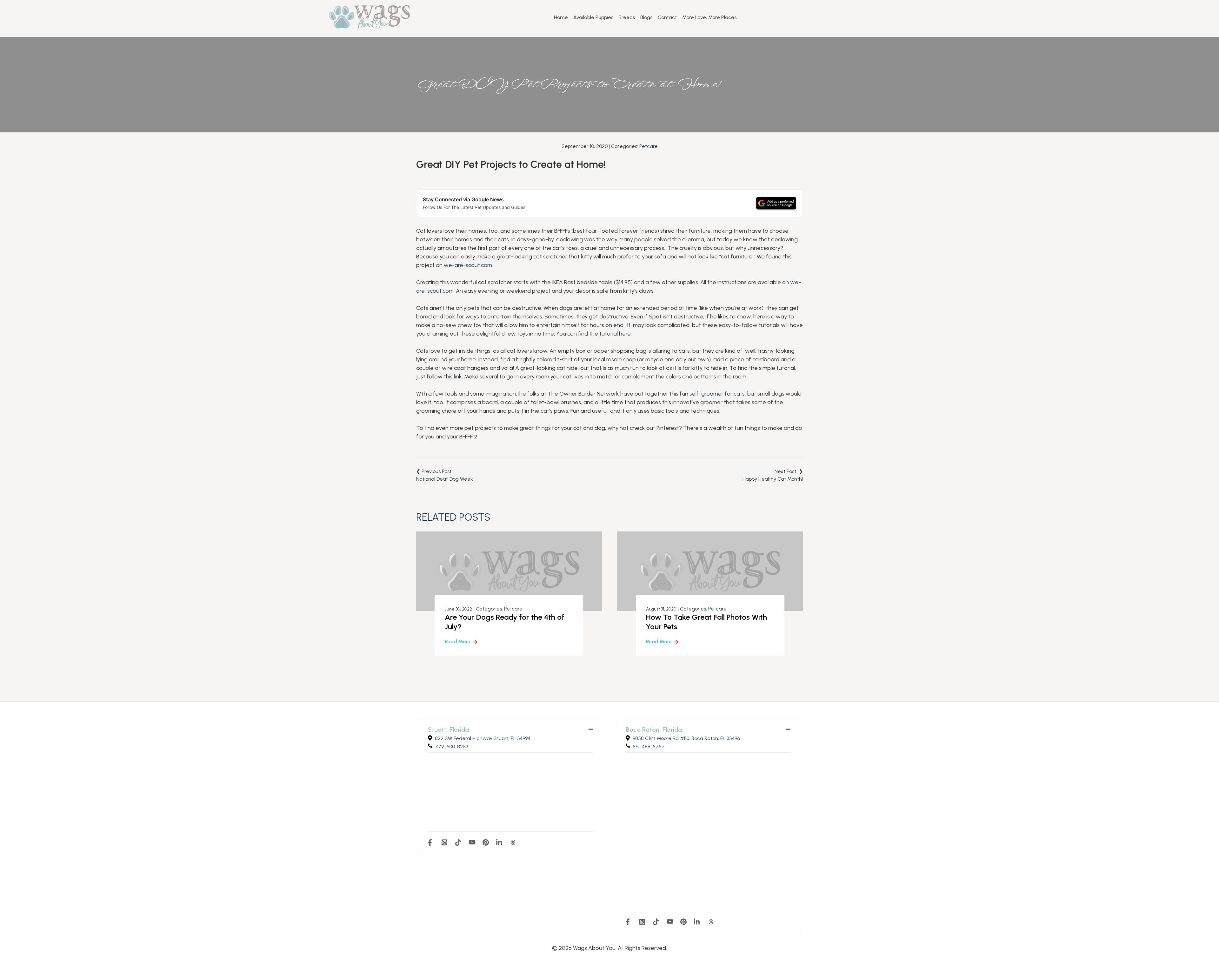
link (458, 376)
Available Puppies (593, 17)
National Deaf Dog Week (444, 479)
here (625, 333)
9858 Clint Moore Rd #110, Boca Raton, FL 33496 (686, 738)
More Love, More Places (709, 17)
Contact (667, 17)
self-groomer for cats (717, 393)
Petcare (648, 146)
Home (561, 17)
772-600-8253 (451, 747)
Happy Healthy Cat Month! (773, 479)
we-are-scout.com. (468, 265)
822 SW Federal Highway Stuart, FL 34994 (482, 738)
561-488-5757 (649, 747)
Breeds (627, 17)
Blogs (646, 17)
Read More (457, 641)
